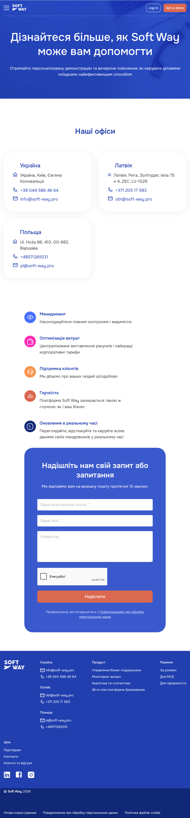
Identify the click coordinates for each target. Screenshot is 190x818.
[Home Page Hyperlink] (14, 665)
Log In (153, 8)
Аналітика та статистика (111, 683)
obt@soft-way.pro (133, 199)
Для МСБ (167, 677)
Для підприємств (173, 683)
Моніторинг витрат (106, 677)
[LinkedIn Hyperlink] (7, 775)
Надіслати (95, 596)
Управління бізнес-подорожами (116, 670)
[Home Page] (19, 8)
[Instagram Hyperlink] (31, 775)
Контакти (11, 756)
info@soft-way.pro (39, 199)
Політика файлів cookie (142, 813)
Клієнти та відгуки (18, 763)
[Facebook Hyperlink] (19, 775)
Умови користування (20, 813)
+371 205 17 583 (131, 190)
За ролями (168, 670)
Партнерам (12, 750)
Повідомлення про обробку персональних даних (80, 813)
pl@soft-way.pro (37, 265)
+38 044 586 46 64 (39, 190)
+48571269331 (34, 257)
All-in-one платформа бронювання (118, 690)
